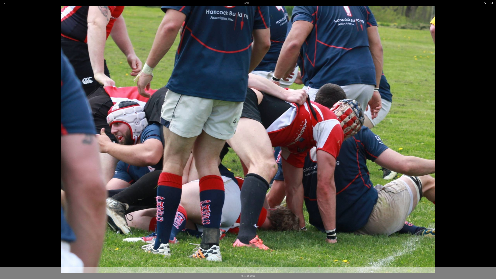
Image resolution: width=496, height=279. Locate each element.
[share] (485, 3)
